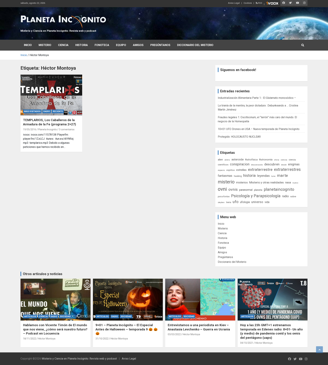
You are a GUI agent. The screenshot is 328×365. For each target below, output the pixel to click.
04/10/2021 (246, 342)
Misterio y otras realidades (266, 182)
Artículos (30, 316)
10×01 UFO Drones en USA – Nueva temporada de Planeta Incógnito (258, 129)
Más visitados (32, 111)
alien (220, 159)
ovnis (233, 189)
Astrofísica (251, 159)
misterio (226, 182)
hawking (238, 176)
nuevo (295, 183)
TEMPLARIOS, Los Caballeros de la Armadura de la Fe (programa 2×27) (49, 122)
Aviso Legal (234, 3)
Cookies (248, 3)
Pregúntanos (160, 45)
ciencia (284, 160)
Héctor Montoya (46, 338)
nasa (288, 182)
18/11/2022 (29, 338)
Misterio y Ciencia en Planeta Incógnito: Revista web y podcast (58, 30)
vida (267, 202)
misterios (242, 182)
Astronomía (265, 159)
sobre (293, 196)
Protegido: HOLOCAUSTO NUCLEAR (239, 136)
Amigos (138, 45)
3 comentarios (66, 129)
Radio (46, 111)
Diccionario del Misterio (195, 45)
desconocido (257, 165)
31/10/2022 (101, 338)
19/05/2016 (29, 129)
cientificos (223, 164)
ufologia (245, 202)
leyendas (263, 176)
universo (257, 202)
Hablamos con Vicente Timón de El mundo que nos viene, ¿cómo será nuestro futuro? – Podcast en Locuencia (55, 329)
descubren (271, 164)
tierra (228, 202)
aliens (227, 160)
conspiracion (239, 164)
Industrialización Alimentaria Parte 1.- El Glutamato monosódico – (257, 97)
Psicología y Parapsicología (256, 195)
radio (285, 196)
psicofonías (224, 196)
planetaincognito (279, 189)
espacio (221, 170)
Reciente (58, 111)
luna (273, 176)
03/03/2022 (174, 334)
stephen (221, 202)
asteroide (237, 159)
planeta (258, 189)
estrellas (241, 170)
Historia (81, 45)
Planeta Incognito (47, 129)
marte (282, 175)
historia (249, 175)
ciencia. (292, 159)
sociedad (65, 316)
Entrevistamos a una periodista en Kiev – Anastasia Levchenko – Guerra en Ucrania (199, 327)
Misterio (45, 45)
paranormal (245, 189)
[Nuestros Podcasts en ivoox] (272, 3)
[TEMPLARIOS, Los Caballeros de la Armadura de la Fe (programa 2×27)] (51, 95)
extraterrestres (287, 169)
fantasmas (225, 175)
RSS (260, 3)
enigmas (294, 164)
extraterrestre (260, 169)
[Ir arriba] (319, 349)
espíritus (230, 170)
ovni (222, 189)
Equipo (121, 45)
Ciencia (63, 45)
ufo (235, 202)
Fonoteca (102, 45)
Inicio (28, 45)
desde (283, 165)
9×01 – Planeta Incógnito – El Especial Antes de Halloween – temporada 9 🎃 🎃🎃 (126, 329)
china (276, 160)
